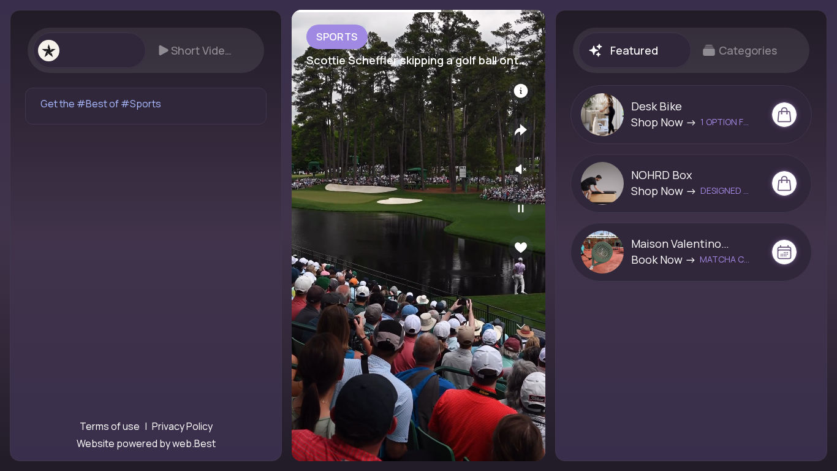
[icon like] (521, 248)
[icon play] (521, 208)
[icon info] (521, 90)
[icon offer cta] (784, 114)
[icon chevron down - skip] (521, 326)
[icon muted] (521, 169)
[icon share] (521, 130)
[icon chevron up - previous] (521, 287)
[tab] (89, 50)
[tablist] (146, 50)
